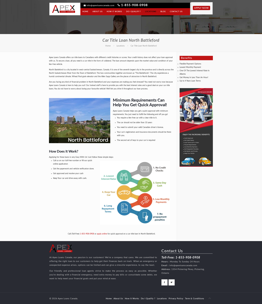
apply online (102, 234)
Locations (121, 46)
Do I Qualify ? (148, 299)
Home (108, 46)
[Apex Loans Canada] (63, 9)
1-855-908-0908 (134, 5)
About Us (118, 299)
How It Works (132, 299)
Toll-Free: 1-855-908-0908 (180, 257)
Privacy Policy (176, 299)
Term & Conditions (194, 299)
